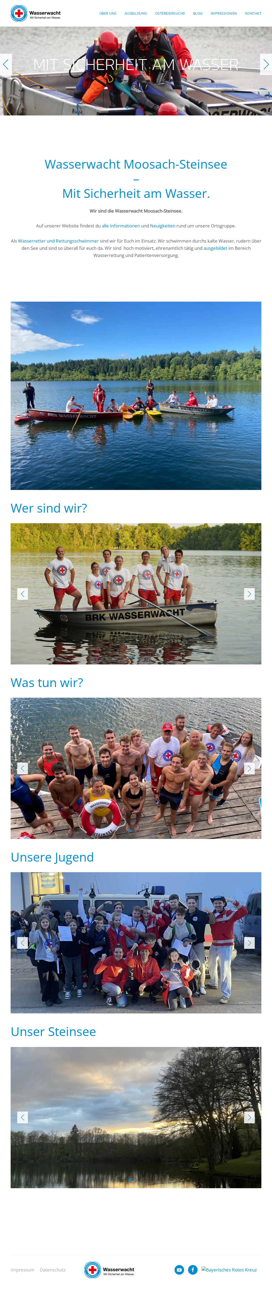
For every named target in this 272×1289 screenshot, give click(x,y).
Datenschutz (53, 1270)
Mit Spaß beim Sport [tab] (139, 107)
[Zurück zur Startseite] (36, 13)
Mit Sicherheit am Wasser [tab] (127, 107)
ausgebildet (215, 248)
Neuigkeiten (162, 226)
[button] (6, 64)
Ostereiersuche (170, 13)
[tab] (133, 656)
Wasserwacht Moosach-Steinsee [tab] (144, 107)
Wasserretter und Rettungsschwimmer (58, 241)
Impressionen (224, 13)
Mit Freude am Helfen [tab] (133, 107)
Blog (198, 13)
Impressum (23, 1270)
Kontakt (253, 13)
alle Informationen (121, 226)
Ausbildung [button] (136, 13)
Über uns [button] (108, 13)
